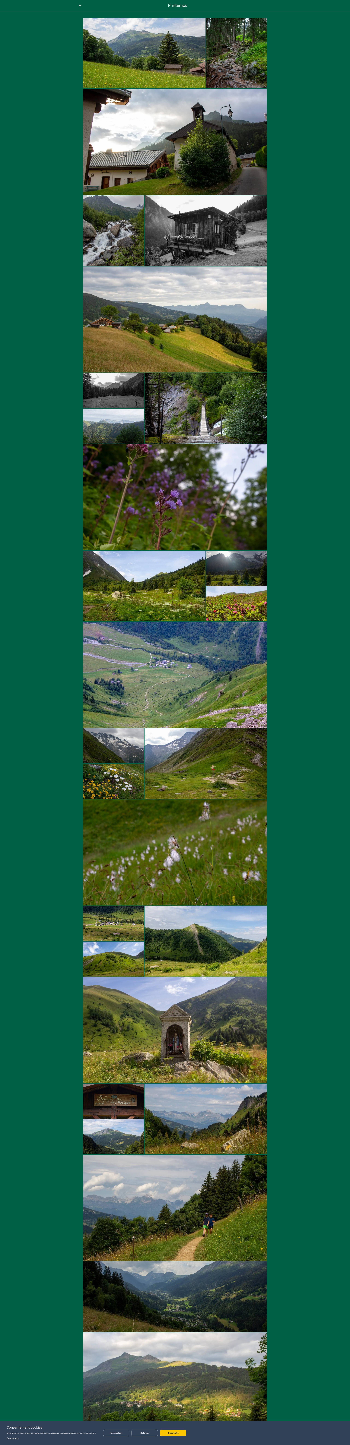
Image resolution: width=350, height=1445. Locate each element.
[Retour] (80, 5)
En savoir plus (13, 1438)
